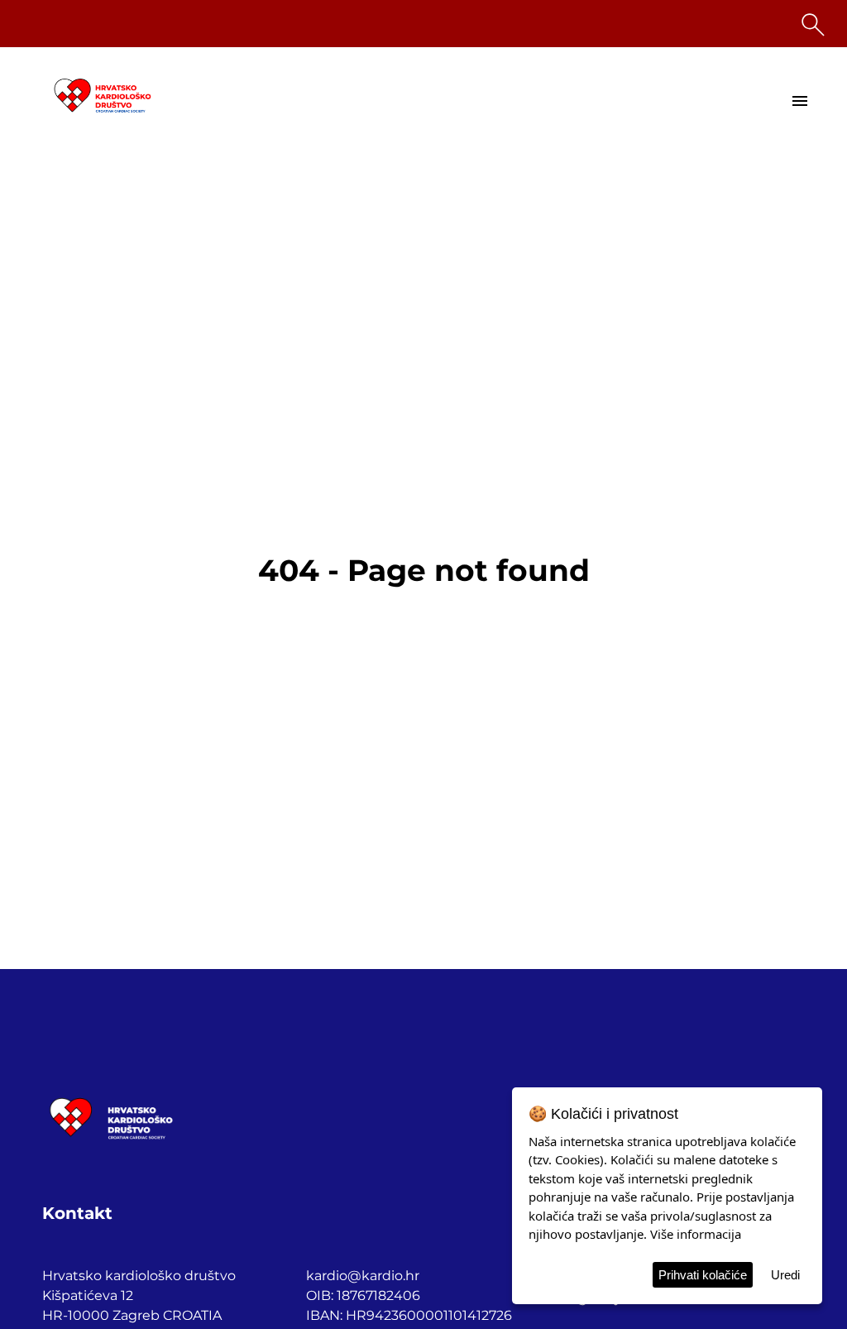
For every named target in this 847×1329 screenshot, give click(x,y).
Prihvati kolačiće (702, 1275)
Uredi (785, 1275)
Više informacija (695, 1234)
